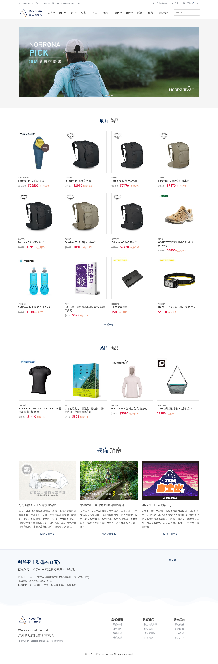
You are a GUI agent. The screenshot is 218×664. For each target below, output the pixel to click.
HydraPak (22, 304)
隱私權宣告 (149, 633)
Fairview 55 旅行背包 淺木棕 (80, 242)
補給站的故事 (151, 624)
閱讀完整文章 (47, 534)
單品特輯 (117, 624)
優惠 (150, 12)
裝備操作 (117, 628)
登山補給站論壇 (56, 641)
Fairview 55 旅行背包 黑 (31, 242)
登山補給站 (161, 3)
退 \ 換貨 (179, 633)
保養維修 (117, 633)
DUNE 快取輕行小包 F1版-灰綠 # (174, 408)
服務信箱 (171, 560)
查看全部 (109, 324)
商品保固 (179, 637)
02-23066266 (28, 3)
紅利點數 (179, 628)
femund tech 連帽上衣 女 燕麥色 (129, 408)
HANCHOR (161, 405)
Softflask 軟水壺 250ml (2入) (34, 307)
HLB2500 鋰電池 (120, 307)
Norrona (114, 405)
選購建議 (117, 637)
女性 (72, 12)
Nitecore (115, 304)
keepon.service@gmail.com (68, 3)
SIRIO (160, 239)
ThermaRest (23, 177)
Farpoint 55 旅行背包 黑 (78, 180)
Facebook (34, 641)
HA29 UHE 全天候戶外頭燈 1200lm (177, 307)
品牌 (50, 12)
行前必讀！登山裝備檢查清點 (37, 505)
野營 (128, 12)
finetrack (22, 405)
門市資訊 (148, 637)
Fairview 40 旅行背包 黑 (124, 242)
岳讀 (139, 12)
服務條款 (148, 628)
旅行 (117, 12)
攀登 (105, 12)
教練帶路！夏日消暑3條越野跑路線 (102, 505)
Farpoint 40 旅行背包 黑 (124, 180)
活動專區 (164, 12)
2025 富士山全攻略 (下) (156, 505)
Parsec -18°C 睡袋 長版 (31, 180)
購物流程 (179, 624)
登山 (94, 12)
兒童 (83, 12)
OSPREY (68, 177)
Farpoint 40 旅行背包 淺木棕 (173, 180)
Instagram (43, 641)
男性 (61, 12)
